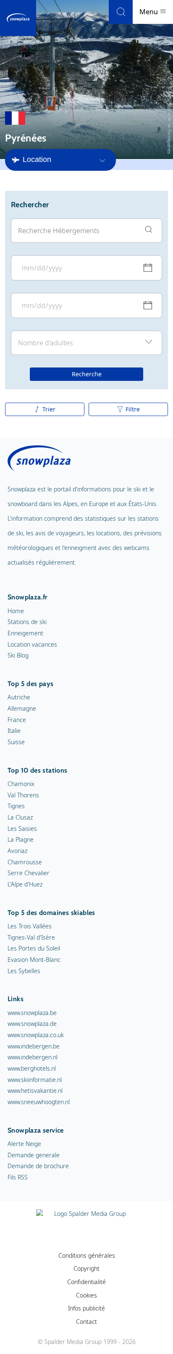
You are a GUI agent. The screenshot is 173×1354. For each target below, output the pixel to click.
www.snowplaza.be (32, 1013)
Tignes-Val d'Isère (31, 937)
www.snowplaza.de (32, 1024)
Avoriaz (17, 851)
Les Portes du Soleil (34, 948)
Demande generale (34, 1155)
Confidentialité (86, 1282)
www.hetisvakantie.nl (35, 1091)
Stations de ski (27, 622)
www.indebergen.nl (33, 1057)
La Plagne (21, 839)
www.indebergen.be (34, 1046)
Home (16, 611)
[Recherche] (121, 12)
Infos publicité (86, 1308)
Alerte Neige (24, 1144)
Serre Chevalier (29, 873)
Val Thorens (23, 795)
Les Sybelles (24, 971)
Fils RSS (18, 1177)
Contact (86, 1322)
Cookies (86, 1295)
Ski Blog (18, 655)
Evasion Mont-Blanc (34, 959)
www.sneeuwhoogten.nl (39, 1102)
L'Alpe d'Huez (25, 884)
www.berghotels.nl (32, 1068)
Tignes (16, 806)
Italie (14, 731)
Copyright (86, 1268)
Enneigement (25, 633)
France (17, 720)
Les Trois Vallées (30, 926)
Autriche (19, 697)
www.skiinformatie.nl (35, 1080)
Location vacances (32, 644)
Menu (149, 11)
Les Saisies (22, 828)
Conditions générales (86, 1255)
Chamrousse (25, 862)
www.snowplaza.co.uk (36, 1035)
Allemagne (22, 708)
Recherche (87, 374)
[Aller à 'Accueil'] (18, 18)
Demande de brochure (38, 1166)
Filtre (133, 409)
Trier (48, 409)
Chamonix (21, 784)
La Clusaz (20, 817)
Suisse (16, 742)
